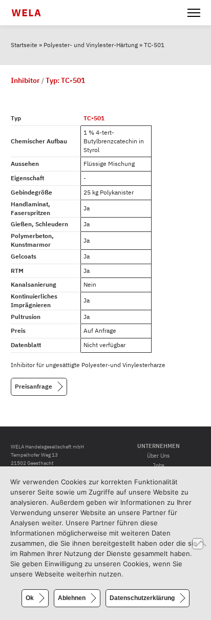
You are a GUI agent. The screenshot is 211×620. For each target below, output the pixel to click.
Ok (30, 598)
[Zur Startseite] (32, 13)
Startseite (24, 45)
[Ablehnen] (197, 543)
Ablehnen (72, 598)
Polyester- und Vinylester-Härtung (91, 45)
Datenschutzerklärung (142, 598)
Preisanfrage (33, 386)
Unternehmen (158, 446)
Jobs (158, 465)
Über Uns (158, 455)
